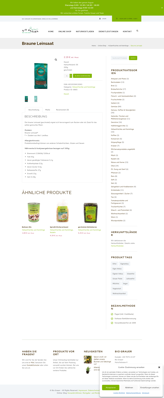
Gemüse (114, 106)
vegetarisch (117, 288)
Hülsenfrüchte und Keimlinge (118, 46)
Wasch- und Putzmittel (120, 210)
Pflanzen (114, 172)
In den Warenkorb (82, 76)
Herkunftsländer (117, 246)
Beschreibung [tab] (33, 110)
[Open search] (137, 31)
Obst (113, 166)
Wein (113, 217)
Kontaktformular (33, 365)
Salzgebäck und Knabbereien (122, 186)
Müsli (113, 155)
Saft (112, 179)
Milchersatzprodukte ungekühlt (123, 149)
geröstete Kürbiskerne (87, 227)
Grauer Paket (117, 278)
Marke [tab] (47, 110)
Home (51, 31)
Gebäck (114, 103)
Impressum (145, 393)
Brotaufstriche (116, 89)
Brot (112, 85)
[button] (159, 367)
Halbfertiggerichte (118, 125)
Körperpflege (116, 142)
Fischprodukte (116, 92)
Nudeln (53, 232)
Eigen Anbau (117, 269)
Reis (112, 176)
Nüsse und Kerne (117, 162)
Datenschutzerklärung (133, 393)
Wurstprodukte (117, 220)
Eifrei (114, 264)
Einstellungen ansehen (149, 387)
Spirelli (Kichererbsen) (59, 227)
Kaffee (113, 135)
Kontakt (127, 31)
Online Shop (64, 31)
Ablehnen (129, 387)
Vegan (125, 283)
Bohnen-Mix (26, 227)
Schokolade (115, 190)
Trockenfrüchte (117, 206)
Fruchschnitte (116, 99)
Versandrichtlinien (74, 393)
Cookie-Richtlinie (119, 393)
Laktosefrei (130, 278)
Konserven (115, 139)
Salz (112, 183)
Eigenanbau (124, 264)
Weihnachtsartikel (118, 213)
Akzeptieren (111, 387)
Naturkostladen (85, 31)
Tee (112, 197)
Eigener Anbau (118, 274)
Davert (66, 94)
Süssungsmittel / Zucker (120, 193)
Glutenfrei (130, 274)
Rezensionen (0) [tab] (62, 110)
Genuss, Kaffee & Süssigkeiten (123, 110)
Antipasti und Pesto (118, 78)
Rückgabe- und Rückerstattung (95, 393)
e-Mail (31, 362)
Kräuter (114, 145)
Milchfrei (116, 283)
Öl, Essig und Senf (118, 169)
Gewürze (114, 122)
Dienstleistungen (108, 31)
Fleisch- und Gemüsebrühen (122, 96)
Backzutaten (115, 82)
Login (104, 18)
